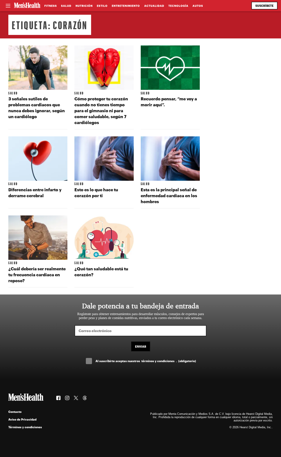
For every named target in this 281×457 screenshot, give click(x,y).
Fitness (50, 5)
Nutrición (84, 5)
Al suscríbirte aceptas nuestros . (145, 361)
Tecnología (178, 5)
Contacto (15, 411)
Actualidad (154, 5)
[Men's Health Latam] (27, 6)
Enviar (140, 346)
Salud (66, 5)
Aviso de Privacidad (22, 419)
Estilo (102, 5)
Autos (198, 5)
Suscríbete (264, 5)
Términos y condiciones (25, 427)
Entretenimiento (126, 5)
